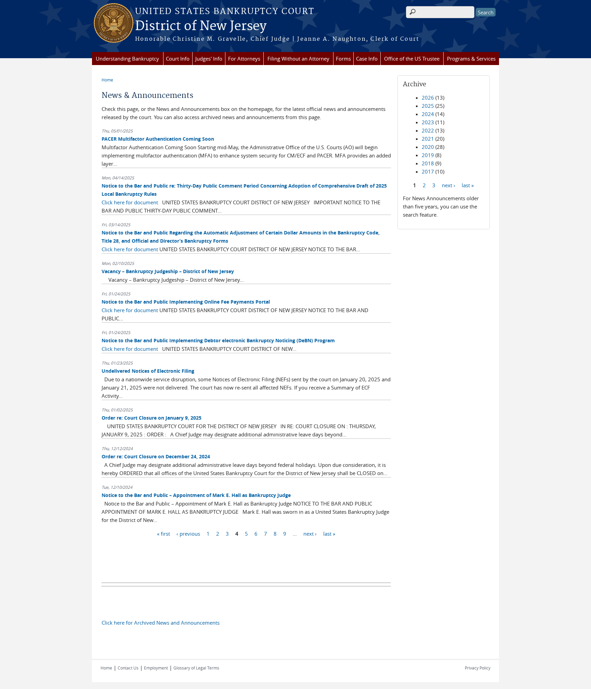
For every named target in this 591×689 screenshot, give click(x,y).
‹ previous (188, 533)
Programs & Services (471, 58)
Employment (156, 668)
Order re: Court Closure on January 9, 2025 (151, 417)
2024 (428, 114)
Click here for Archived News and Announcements (161, 622)
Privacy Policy (477, 668)
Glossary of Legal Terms (196, 668)
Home (107, 79)
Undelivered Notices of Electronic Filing (148, 371)
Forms (343, 58)
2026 (428, 97)
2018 (428, 163)
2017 (428, 171)
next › (310, 533)
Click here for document (130, 202)
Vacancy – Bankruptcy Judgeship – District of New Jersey (168, 271)
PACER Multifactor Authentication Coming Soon (158, 139)
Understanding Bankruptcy (127, 58)
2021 (428, 138)
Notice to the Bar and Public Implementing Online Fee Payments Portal (186, 301)
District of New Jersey (200, 26)
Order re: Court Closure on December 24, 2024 (156, 456)
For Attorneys (244, 58)
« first (163, 533)
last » (329, 533)
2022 (428, 130)
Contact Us (128, 668)
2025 (428, 105)
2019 (428, 155)
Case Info (367, 58)
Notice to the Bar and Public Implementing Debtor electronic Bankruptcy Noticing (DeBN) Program (218, 340)
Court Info (177, 58)
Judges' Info (208, 58)
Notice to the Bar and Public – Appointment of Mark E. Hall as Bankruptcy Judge (196, 495)
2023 (428, 122)
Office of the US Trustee (411, 58)
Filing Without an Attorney (298, 58)
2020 (428, 146)
